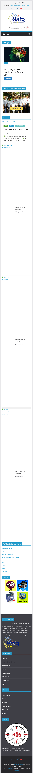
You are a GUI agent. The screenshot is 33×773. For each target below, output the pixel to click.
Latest (5, 125)
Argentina (5, 560)
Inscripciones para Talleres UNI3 (19, 5)
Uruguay (4, 571)
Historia (4, 551)
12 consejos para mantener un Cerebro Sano (14, 72)
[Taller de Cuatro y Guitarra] (7, 341)
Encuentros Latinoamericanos (10, 557)
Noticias (11, 125)
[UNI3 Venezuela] (4, 34)
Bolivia (4, 563)
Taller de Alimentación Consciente (21, 473)
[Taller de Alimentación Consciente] (7, 474)
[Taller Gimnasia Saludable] (16, 122)
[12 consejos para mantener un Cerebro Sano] (16, 54)
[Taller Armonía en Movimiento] (7, 209)
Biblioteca (5, 702)
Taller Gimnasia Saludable (16, 129)
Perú (3, 568)
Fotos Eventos (6, 695)
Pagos (4, 669)
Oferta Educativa (20, 125)
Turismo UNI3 (6, 680)
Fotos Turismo (6, 706)
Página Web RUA (7, 548)
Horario (4, 658)
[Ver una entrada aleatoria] (29, 34)
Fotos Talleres (6, 710)
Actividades (5, 677)
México (4, 566)
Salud (5, 62)
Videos (4, 699)
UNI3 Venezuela (18, 66)
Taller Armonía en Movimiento (20, 208)
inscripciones (6, 665)
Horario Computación (8, 662)
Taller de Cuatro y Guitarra (20, 340)
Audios (4, 713)
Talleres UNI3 (6, 673)
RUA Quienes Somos (8, 554)
